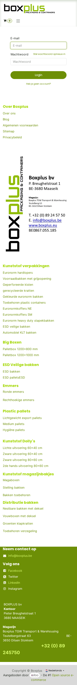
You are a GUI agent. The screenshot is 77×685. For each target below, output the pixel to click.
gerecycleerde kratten (18, 290)
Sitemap (8, 131)
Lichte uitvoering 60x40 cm (22, 448)
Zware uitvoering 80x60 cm (22, 460)
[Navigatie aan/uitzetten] (18, 21)
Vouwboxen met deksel (19, 516)
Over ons (9, 113)
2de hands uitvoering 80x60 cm (25, 466)
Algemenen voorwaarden (20, 125)
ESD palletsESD (14, 377)
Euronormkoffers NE (17, 308)
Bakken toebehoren (16, 495)
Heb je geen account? (38, 83)
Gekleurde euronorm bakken (23, 296)
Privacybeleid (12, 137)
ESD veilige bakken (16, 326)
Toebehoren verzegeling (20, 531)
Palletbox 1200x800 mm (20, 349)
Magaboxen (11, 480)
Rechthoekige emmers (18, 400)
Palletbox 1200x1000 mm (21, 355)
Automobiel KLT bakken (19, 332)
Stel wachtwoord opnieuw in (49, 54)
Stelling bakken (13, 487)
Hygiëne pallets (14, 430)
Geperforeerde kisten (18, 284)
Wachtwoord (37, 54)
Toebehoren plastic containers (24, 302)
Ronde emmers (13, 392)
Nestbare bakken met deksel (23, 508)
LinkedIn (14, 582)
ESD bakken (11, 371)
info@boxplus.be (20, 556)
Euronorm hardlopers (18, 272)
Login (38, 75)
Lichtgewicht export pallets (22, 418)
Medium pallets (13, 424)
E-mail (14, 38)
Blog (6, 119)
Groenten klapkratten (18, 523)
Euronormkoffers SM (17, 314)
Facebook (15, 570)
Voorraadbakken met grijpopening (27, 278)
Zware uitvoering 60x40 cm (22, 454)
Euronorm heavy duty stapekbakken (28, 320)
